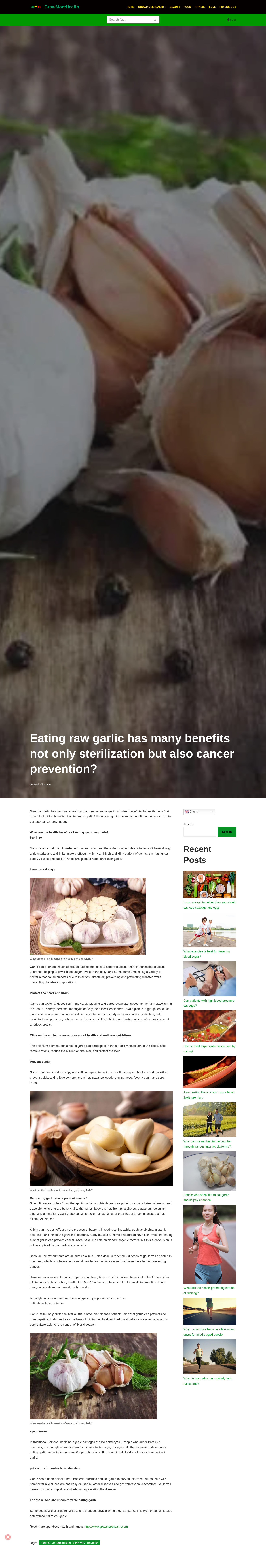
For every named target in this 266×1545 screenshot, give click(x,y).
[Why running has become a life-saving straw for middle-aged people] (209, 1312)
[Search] (155, 19)
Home (130, 7)
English (194, 811)
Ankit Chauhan (42, 784)
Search (188, 824)
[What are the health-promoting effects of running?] (209, 1245)
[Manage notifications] (8, 1537)
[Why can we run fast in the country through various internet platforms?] (209, 1120)
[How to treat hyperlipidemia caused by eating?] (209, 1027)
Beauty (175, 7)
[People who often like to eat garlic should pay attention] (209, 1171)
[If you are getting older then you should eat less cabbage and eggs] (209, 885)
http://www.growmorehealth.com (106, 1526)
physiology (227, 7)
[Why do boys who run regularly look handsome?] (209, 1357)
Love (212, 7)
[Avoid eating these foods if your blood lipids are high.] (209, 1073)
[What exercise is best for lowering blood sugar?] (209, 930)
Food (187, 7)
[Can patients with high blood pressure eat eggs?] (209, 979)
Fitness (200, 7)
